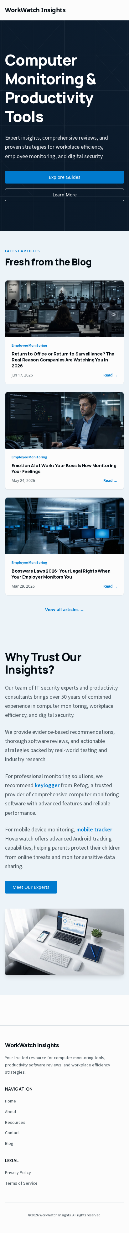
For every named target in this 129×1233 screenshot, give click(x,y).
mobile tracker (94, 830)
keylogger (47, 785)
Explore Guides (64, 177)
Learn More (65, 195)
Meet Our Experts (31, 887)
